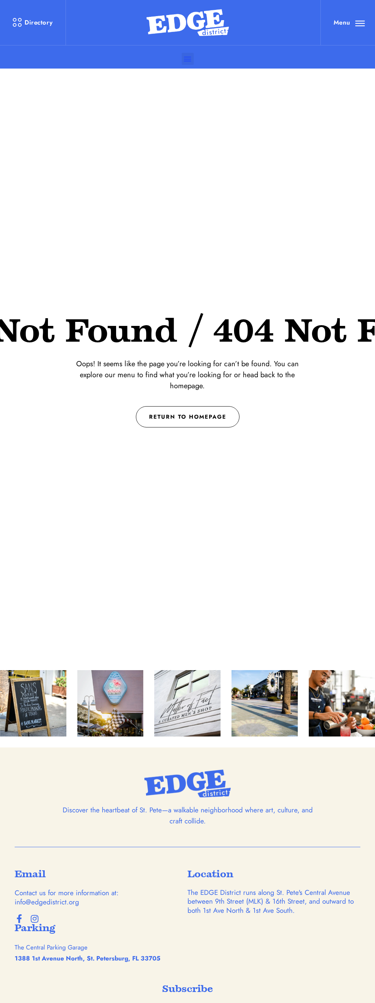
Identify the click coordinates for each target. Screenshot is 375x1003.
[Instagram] (34, 918)
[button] (188, 59)
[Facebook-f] (19, 918)
